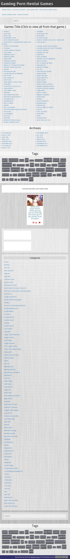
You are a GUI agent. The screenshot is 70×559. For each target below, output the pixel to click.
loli (11, 175)
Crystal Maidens (43, 50)
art (26, 160)
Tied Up (39, 109)
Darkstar (40, 54)
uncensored (24, 179)
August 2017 (6, 148)
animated (13, 160)
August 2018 (6, 135)
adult (4, 160)
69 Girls (6, 31)
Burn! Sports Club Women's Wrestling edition (17, 291)
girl (26, 170)
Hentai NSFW (6, 10)
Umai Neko (40, 114)
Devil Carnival (42, 57)
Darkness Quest (9, 54)
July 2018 (40, 135)
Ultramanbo (8, 114)
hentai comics (35, 557)
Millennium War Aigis (11, 95)
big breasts (39, 160)
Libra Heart (41, 90)
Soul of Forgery (9, 107)
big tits (48, 160)
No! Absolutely (9, 99)
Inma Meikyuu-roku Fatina (13, 82)
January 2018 (41, 141)
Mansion (7, 92)
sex (64, 174)
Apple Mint (41, 36)
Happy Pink (7, 80)
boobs (56, 159)
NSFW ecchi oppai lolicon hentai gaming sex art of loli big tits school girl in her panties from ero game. (35, 213)
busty (63, 160)
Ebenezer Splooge (61, 557)
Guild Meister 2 (42, 78)
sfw (7, 179)
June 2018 (5, 137)
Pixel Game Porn (32, 10)
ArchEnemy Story (10, 38)
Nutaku (39, 99)
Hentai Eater (41, 80)
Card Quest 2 (41, 42)
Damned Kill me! (42, 52)
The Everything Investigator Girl (15, 109)
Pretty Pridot (9, 103)
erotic (43, 165)
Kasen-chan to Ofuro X (45, 84)
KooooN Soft (8, 88)
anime (21, 160)
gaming (15, 169)
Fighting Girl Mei (10, 71)
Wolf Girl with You (43, 120)
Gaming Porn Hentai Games (27, 3)
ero (32, 164)
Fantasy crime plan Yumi (12, 67)
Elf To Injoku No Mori (44, 63)
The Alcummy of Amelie (45, 107)
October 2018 (6, 133)
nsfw (28, 174)
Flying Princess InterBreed (13, 73)
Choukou (7, 48)
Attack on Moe (42, 38)
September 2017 (42, 145)
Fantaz (6, 69)
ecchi (27, 165)
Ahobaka (40, 31)
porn (43, 174)
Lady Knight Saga (10, 90)
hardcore (40, 169)
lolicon (15, 175)
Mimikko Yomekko (43, 95)
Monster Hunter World (12, 97)
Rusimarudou (41, 103)
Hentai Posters (23, 14)
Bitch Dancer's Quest (11, 40)
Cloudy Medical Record (12, 50)
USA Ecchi (7, 116)
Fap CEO (39, 69)
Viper (38, 116)
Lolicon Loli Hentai (19, 10)
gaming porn (41, 73)
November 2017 (42, 143)
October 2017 (6, 145)
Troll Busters (42, 111)
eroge (37, 165)
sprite (11, 179)
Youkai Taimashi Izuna (11, 122)
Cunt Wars (7, 52)
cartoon (7, 164)
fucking (48, 165)
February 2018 (7, 141)
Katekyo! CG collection (12, 86)
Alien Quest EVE (42, 34)
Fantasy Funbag (42, 67)
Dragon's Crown (9, 61)
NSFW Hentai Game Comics (48, 10)
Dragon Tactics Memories (46, 59)
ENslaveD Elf (41, 65)
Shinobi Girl (41, 105)
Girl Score (7, 75)
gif (22, 169)
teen (16, 179)
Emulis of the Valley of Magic (14, 65)
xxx (31, 179)
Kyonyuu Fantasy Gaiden (45, 88)
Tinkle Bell (8, 111)
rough (54, 175)
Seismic (6, 105)
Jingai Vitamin (41, 82)
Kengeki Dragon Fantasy (45, 86)
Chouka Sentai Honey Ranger (47, 46)
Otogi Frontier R (43, 101)
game (61, 164)
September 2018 (42, 133)
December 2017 (7, 143)
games (6, 169)
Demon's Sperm (9, 57)
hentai (50, 169)
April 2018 (5, 139)
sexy (3, 179)
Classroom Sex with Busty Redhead (49, 48)
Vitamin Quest (42, 118)
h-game (32, 170)
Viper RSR (7, 118)
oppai (35, 174)
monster (21, 175)
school (59, 175)
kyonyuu (5, 175)
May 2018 (40, 137)
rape (50, 174)
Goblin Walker (42, 75)
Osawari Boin (8, 101)
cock (14, 165)
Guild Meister (8, 78)
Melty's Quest (42, 92)
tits (19, 179)
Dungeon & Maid (9, 63)
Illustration (60, 169)
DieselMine (7, 59)
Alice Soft (7, 34)
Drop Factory (42, 61)
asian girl (32, 160)
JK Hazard (7, 84)
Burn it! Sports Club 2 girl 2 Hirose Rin (50, 40)
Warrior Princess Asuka (12, 120)
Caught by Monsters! (11, 46)
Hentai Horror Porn (9, 14)
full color (54, 165)
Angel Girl (7, 36)
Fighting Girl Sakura (44, 71)
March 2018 (41, 139)
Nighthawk (41, 97)
